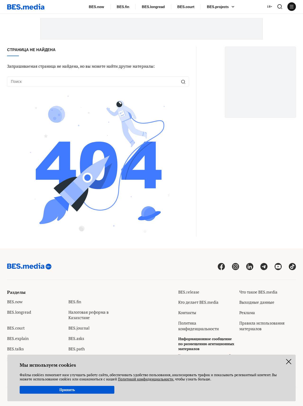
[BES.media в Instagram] (235, 266)
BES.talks (15, 349)
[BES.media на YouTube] (278, 266)
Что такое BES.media (258, 292)
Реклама (247, 312)
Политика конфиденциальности (198, 325)
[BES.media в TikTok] (292, 266)
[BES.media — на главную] (26, 7)
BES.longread (153, 7)
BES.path (76, 349)
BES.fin (123, 7)
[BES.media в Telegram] (263, 266)
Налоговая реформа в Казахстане (88, 315)
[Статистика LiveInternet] (243, 339)
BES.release (188, 292)
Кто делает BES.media (198, 302)
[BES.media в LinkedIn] (249, 266)
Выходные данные (256, 302)
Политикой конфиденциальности (145, 379)
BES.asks (76, 338)
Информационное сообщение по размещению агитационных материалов (206, 343)
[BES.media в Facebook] (221, 266)
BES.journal (78, 328)
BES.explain (18, 338)
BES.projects (218, 7)
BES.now (96, 7)
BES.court (185, 7)
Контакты (187, 312)
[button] (280, 6)
